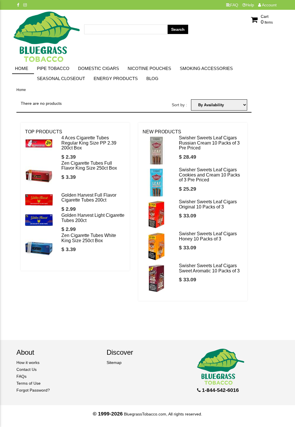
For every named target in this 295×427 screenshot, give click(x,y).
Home (21, 68)
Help (250, 5)
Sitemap (114, 362)
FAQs (21, 376)
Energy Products (116, 78)
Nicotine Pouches (149, 68)
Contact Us (26, 369)
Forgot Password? (33, 390)
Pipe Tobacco (53, 68)
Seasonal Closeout (61, 78)
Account (269, 5)
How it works (27, 362)
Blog (152, 78)
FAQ (234, 5)
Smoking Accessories (206, 68)
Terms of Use (28, 383)
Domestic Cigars (98, 68)
